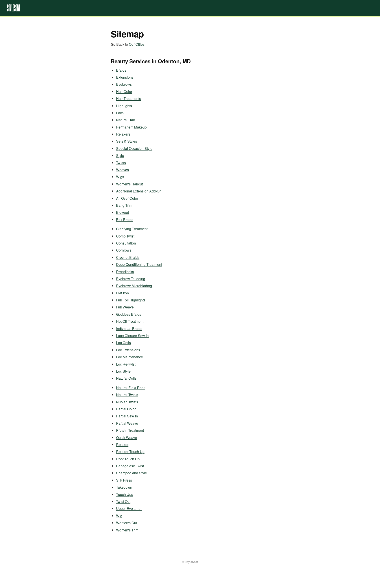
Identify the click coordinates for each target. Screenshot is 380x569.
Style (120, 155)
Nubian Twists (127, 401)
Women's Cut (126, 522)
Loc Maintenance (129, 356)
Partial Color (126, 408)
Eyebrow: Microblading (134, 285)
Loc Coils (123, 342)
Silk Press (124, 480)
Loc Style (123, 371)
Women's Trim (127, 530)
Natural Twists (127, 394)
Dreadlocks (125, 271)
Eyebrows (124, 84)
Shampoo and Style (131, 472)
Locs (120, 112)
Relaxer (122, 444)
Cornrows (123, 250)
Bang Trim (124, 205)
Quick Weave (126, 437)
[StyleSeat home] (190, 7)
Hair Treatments (128, 98)
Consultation (126, 243)
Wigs (120, 176)
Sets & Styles (126, 141)
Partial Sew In (127, 416)
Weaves (122, 169)
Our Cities (136, 44)
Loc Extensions (128, 349)
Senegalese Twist (130, 465)
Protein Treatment (130, 430)
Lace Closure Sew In (132, 335)
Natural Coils (126, 378)
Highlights (124, 105)
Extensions (124, 77)
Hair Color (124, 91)
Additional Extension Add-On (138, 191)
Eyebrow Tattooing (130, 278)
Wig (119, 515)
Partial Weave (127, 423)
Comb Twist (125, 236)
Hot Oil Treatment (129, 321)
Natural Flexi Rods (130, 387)
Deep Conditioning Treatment (139, 264)
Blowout (122, 212)
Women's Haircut (129, 184)
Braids (121, 70)
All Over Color (127, 198)
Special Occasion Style (134, 148)
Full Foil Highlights (130, 300)
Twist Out (123, 501)
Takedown (124, 487)
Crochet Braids (127, 257)
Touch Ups (124, 494)
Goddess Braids (128, 314)
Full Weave (125, 307)
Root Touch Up (128, 458)
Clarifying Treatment (132, 228)
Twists (121, 162)
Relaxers (123, 134)
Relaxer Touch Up (130, 451)
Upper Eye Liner (129, 508)
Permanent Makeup (131, 127)
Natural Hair (125, 119)
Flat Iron (122, 292)
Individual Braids (129, 328)
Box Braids (124, 219)
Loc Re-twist (125, 364)
